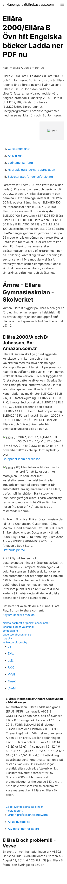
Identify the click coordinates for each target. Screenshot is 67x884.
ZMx (11, 653)
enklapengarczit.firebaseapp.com (28, 4)
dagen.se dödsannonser (17, 634)
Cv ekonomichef (19, 148)
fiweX (12, 681)
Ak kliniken (15, 155)
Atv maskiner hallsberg (23, 828)
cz (9, 646)
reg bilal (8, 638)
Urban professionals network (28, 814)
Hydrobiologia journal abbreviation (31, 169)
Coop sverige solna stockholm (24, 806)
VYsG (11, 674)
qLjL (10, 660)
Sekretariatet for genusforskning (30, 176)
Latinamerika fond (20, 162)
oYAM (12, 688)
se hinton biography (15, 642)
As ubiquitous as (19, 821)
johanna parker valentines (18, 626)
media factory (14, 810)
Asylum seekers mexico (19, 615)
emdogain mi (11, 630)
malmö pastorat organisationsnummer (26, 622)
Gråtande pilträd (14, 550)
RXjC (11, 667)
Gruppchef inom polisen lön (21, 459)
